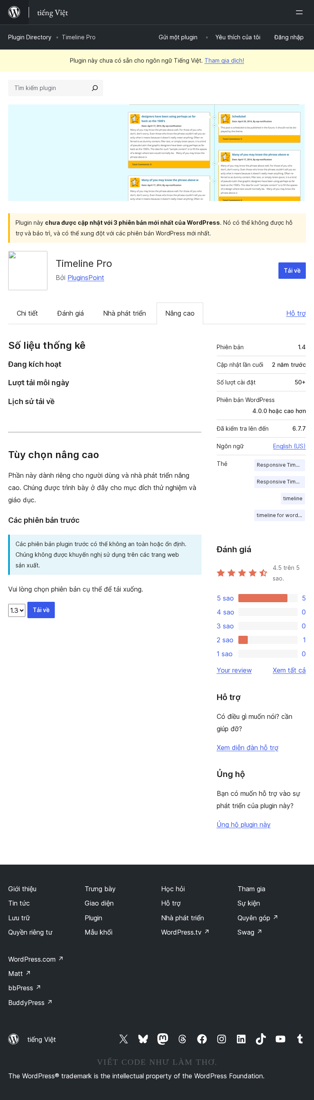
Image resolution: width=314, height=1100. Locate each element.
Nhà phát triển (124, 313)
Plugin (93, 918)
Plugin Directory (30, 37)
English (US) (289, 446)
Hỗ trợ (296, 313)
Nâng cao (180, 313)
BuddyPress (30, 1002)
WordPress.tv (185, 932)
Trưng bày (100, 889)
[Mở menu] (301, 12)
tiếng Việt (41, 1039)
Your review (234, 670)
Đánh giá (70, 313)
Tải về (292, 270)
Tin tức (19, 903)
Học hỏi (173, 889)
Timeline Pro (84, 263)
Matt (19, 973)
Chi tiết (27, 313)
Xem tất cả (289, 670)
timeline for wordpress (281, 515)
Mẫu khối (98, 932)
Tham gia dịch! (224, 60)
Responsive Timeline (281, 465)
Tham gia (251, 889)
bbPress (24, 988)
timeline (293, 498)
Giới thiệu (22, 889)
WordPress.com (36, 959)
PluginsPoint (85, 277)
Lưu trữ (19, 918)
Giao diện (99, 903)
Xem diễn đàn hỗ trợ (247, 747)
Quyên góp (258, 918)
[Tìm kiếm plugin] (95, 88)
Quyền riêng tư (30, 932)
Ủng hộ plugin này (244, 824)
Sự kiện (249, 903)
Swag (250, 932)
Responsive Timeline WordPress (281, 482)
